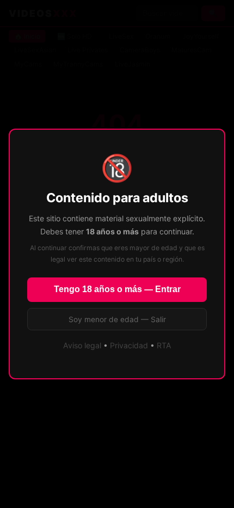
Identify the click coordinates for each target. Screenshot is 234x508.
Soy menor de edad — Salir (117, 319)
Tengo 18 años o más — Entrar (117, 289)
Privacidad (129, 345)
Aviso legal (82, 345)
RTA (164, 345)
